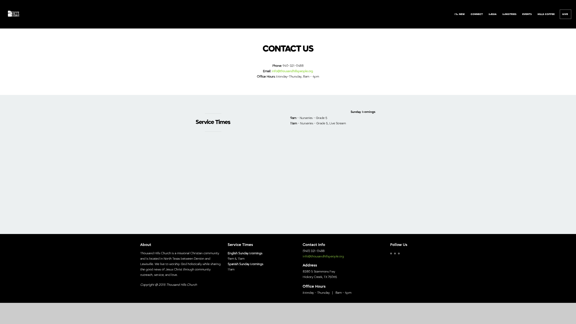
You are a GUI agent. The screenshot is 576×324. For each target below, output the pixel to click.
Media (493, 14)
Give (565, 14)
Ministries (509, 14)
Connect (477, 14)
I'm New (460, 14)
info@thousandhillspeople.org (323, 256)
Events (527, 14)
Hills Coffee (546, 14)
